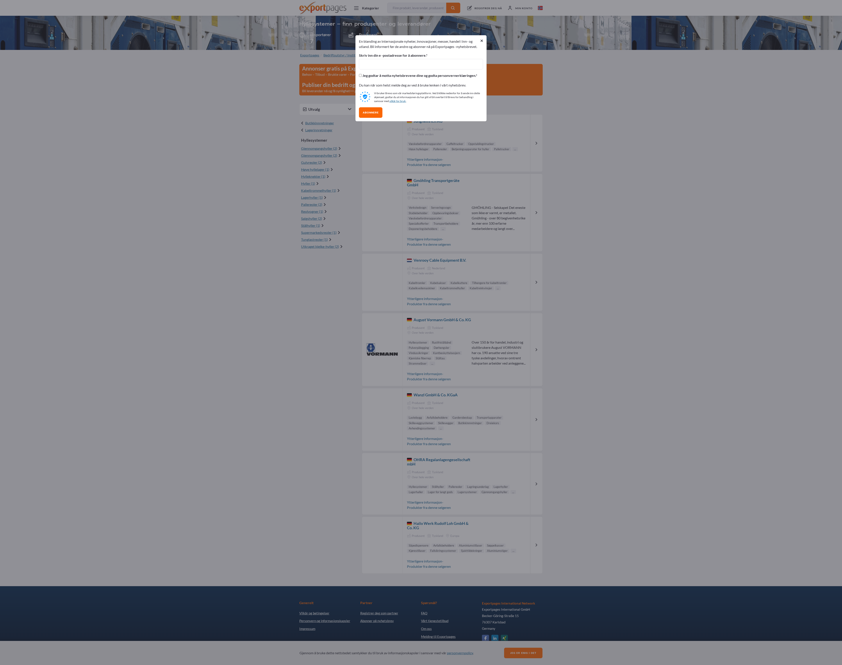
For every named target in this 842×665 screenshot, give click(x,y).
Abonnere (371, 113)
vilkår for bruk (397, 101)
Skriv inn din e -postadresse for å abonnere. (392, 55)
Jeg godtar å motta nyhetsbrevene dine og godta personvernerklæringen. (419, 75)
